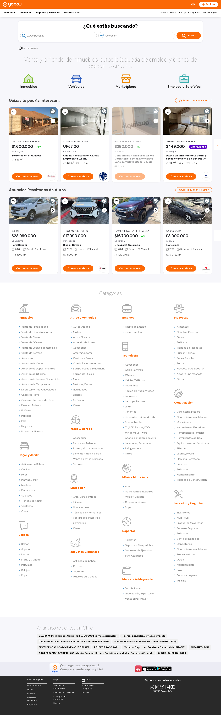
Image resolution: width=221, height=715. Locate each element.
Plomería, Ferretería (188, 459)
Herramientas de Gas (189, 438)
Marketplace (72, 12)
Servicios (182, 464)
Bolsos (25, 544)
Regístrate (32, 704)
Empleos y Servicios (47, 12)
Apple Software (134, 370)
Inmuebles (9, 12)
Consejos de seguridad (189, 12)
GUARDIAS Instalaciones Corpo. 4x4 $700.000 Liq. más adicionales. (78, 635)
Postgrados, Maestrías (86, 517)
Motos (77, 332)
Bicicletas (130, 540)
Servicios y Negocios (188, 503)
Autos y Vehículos (83, 318)
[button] (53, 121)
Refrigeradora (133, 448)
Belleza (24, 535)
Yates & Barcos (81, 429)
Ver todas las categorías (88, 687)
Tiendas (85, 692)
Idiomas (77, 502)
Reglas (56, 703)
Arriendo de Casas (32, 363)
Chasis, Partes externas (87, 363)
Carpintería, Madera (188, 411)
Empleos (128, 318)
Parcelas (26, 415)
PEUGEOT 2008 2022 (106, 647)
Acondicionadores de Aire (140, 438)
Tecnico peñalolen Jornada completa (143, 635)
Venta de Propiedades (34, 326)
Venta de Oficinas (31, 342)
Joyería (25, 549)
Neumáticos (80, 389)
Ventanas (27, 506)
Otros (24, 511)
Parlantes (130, 411)
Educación (77, 488)
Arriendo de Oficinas (33, 374)
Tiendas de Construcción (192, 479)
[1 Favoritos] (65, 201)
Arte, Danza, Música (84, 496)
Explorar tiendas (168, 12)
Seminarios (79, 523)
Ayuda (30, 689)
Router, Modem (134, 422)
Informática (131, 385)
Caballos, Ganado (187, 332)
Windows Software (136, 432)
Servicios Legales (187, 575)
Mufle (76, 379)
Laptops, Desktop (135, 401)
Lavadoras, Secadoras (138, 443)
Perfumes (26, 564)
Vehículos (25, 12)
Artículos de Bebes (32, 464)
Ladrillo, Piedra (185, 453)
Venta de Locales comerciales (39, 347)
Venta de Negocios (188, 538)
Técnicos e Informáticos (87, 512)
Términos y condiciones (59, 687)
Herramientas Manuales (190, 432)
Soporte (31, 693)
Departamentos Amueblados (38, 389)
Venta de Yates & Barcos (88, 459)
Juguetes (78, 571)
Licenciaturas (81, 507)
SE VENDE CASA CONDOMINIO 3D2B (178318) (64, 647)
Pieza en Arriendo (31, 405)
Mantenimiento (186, 474)
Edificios (26, 410)
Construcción (183, 403)
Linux (128, 406)
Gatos (180, 337)
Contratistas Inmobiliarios (192, 417)
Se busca (26, 495)
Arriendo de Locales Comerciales (40, 379)
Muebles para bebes (85, 576)
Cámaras (130, 375)
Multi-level (183, 517)
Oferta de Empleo (135, 326)
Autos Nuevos (81, 337)
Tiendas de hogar (31, 500)
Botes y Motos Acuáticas (88, 448)
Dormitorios (28, 490)
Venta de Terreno (31, 353)
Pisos (24, 474)
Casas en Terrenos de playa (37, 400)
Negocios (26, 426)
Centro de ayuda (210, 12)
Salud (180, 570)
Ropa (24, 575)
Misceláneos (184, 422)
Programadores (186, 554)
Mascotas (181, 318)
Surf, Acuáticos (134, 555)
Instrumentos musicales (139, 491)
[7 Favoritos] (168, 112)
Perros (181, 363)
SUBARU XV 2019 (200, 647)
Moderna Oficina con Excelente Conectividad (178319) (145, 641)
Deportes (129, 531)
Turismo (181, 580)
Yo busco (78, 464)
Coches (77, 566)
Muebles (26, 485)
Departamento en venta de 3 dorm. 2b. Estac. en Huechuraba (74, 641)
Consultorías (184, 544)
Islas (23, 421)
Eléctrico (182, 448)
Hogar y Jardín (29, 455)
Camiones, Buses (83, 358)
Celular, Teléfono (135, 380)
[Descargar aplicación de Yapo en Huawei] (138, 668)
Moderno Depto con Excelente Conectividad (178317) (154, 647)
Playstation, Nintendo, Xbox (141, 417)
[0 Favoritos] (14, 112)
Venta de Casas (30, 337)
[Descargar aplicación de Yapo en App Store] (149, 669)
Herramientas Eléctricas (191, 427)
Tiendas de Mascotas (189, 347)
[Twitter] (162, 687)
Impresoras (131, 396)
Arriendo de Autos (84, 342)
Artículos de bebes (84, 561)
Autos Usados (81, 326)
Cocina (25, 469)
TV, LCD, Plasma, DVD (137, 427)
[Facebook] (152, 687)
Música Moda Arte (135, 477)
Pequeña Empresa (187, 528)
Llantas (77, 394)
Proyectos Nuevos (32, 431)
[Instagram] (157, 687)
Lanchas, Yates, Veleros (87, 453)
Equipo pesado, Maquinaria (89, 368)
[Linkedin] (167, 687)
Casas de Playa (30, 394)
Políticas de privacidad (64, 692)
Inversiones (183, 512)
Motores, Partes (82, 384)
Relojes (25, 570)
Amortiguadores (83, 353)
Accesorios (80, 347)
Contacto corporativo (32, 699)
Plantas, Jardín (30, 479)
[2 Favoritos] (116, 201)
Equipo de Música (83, 374)
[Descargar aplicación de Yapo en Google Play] (164, 669)
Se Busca (78, 400)
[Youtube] (172, 687)
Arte (127, 486)
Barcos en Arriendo (84, 443)
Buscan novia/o (186, 353)
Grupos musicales (135, 502)
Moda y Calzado (31, 559)
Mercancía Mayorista (137, 579)
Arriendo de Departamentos (38, 368)
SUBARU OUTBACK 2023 (172, 653)
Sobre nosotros (34, 685)
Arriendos (27, 358)
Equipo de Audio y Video (139, 391)
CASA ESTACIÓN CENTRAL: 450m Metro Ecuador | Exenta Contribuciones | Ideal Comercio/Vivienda (96, 653)
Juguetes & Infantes (84, 552)
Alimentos (183, 326)
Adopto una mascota (189, 374)
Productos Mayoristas (190, 523)
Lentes (25, 554)
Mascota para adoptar (190, 368)
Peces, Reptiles (185, 358)
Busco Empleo (133, 332)
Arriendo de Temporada (35, 384)
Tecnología (130, 356)
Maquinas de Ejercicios (138, 550)
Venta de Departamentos (36, 332)
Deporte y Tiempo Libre (139, 545)
